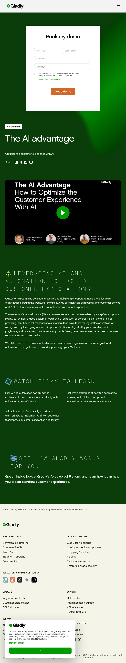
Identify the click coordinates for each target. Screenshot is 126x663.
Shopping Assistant (78, 552)
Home (5, 509)
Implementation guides (80, 603)
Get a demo (63, 91)
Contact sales (75, 634)
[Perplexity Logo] (19, 580)
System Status (75, 612)
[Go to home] (12, 6)
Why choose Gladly (14, 598)
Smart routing (11, 561)
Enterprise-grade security (82, 566)
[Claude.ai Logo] (12, 580)
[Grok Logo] (34, 580)
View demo (73, 630)
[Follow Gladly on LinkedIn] (69, 640)
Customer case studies (16, 603)
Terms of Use (55, 79)
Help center (73, 598)
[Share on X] (21, 162)
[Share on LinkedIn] (16, 162)
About (6, 625)
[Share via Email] (31, 162)
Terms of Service (7, 656)
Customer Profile (12, 547)
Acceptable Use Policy (39, 656)
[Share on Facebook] (25, 162)
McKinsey (52, 303)
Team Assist (10, 552)
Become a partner (13, 639)
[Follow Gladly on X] (79, 640)
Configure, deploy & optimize (84, 547)
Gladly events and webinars (24, 509)
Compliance (74, 655)
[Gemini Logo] (27, 580)
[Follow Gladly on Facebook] (74, 640)
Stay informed (11, 634)
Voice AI (71, 557)
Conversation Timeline (15, 543)
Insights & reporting (14, 557)
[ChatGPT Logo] (5, 580)
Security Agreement (57, 656)
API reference (75, 607)
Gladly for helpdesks (79, 543)
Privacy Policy (43, 79)
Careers (7, 630)
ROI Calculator (11, 607)
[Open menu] (118, 6)
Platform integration (78, 561)
